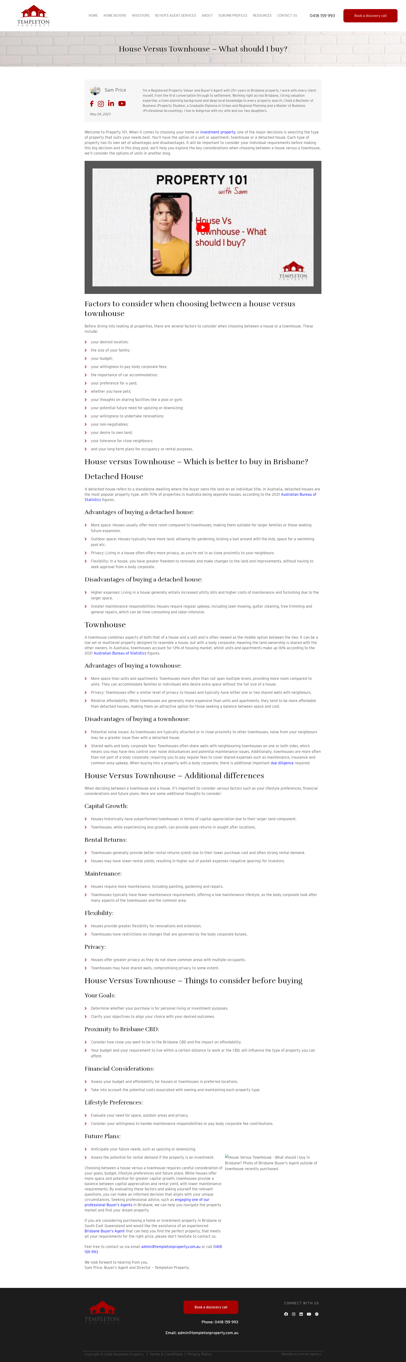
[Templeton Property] (33, 15)
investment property (217, 132)
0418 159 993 (226, 1322)
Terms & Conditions (166, 1354)
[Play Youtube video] (203, 227)
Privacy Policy (200, 1354)
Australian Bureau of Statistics (120, 653)
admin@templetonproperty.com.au (170, 1246)
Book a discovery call (370, 16)
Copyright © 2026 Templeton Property (114, 1354)
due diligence (282, 763)
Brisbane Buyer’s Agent (105, 1231)
